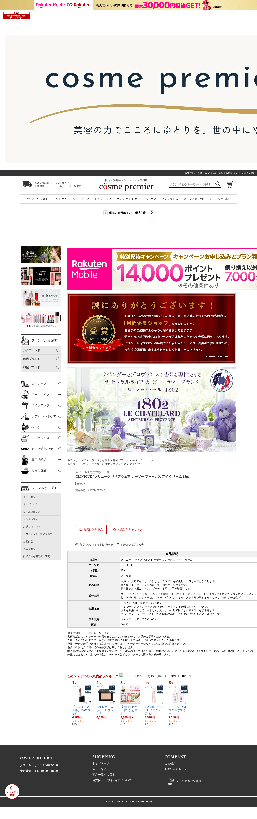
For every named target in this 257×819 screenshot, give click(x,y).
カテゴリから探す (99, 464)
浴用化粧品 (38, 470)
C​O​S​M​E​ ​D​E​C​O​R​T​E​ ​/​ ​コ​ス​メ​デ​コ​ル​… (154, 710)
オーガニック (30, 504)
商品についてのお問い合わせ (96, 544)
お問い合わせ (233, 173)
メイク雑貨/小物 (194, 198)
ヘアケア (150, 198)
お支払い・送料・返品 (197, 173)
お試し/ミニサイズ (33, 526)
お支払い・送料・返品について (112, 780)
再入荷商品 (29, 549)
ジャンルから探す (220, 198)
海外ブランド (31, 350)
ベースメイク (80, 198)
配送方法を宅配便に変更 (36, 556)
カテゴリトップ (76, 460)
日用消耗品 (38, 459)
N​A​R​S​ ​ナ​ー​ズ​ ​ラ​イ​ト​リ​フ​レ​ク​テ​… (105, 710)
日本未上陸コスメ (33, 511)
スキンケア (60, 198)
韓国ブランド (31, 367)
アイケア (134, 464)
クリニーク (146, 460)
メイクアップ (102, 198)
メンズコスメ (30, 519)
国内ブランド (31, 358)
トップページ (100, 763)
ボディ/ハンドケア (128, 198)
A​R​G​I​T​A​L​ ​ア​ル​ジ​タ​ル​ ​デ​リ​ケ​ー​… (178, 710)
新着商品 (28, 541)
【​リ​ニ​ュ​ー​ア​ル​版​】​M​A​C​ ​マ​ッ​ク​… (81, 710)
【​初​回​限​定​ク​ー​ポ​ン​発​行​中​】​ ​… (128, 710)
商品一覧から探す (103, 774)
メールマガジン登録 (188, 781)
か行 (134, 460)
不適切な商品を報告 (132, 544)
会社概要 (218, 173)
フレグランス (169, 198)
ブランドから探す (36, 198)
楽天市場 (249, 173)
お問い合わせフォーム (179, 769)
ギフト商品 (29, 497)
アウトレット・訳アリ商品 (37, 534)
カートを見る (100, 769)
